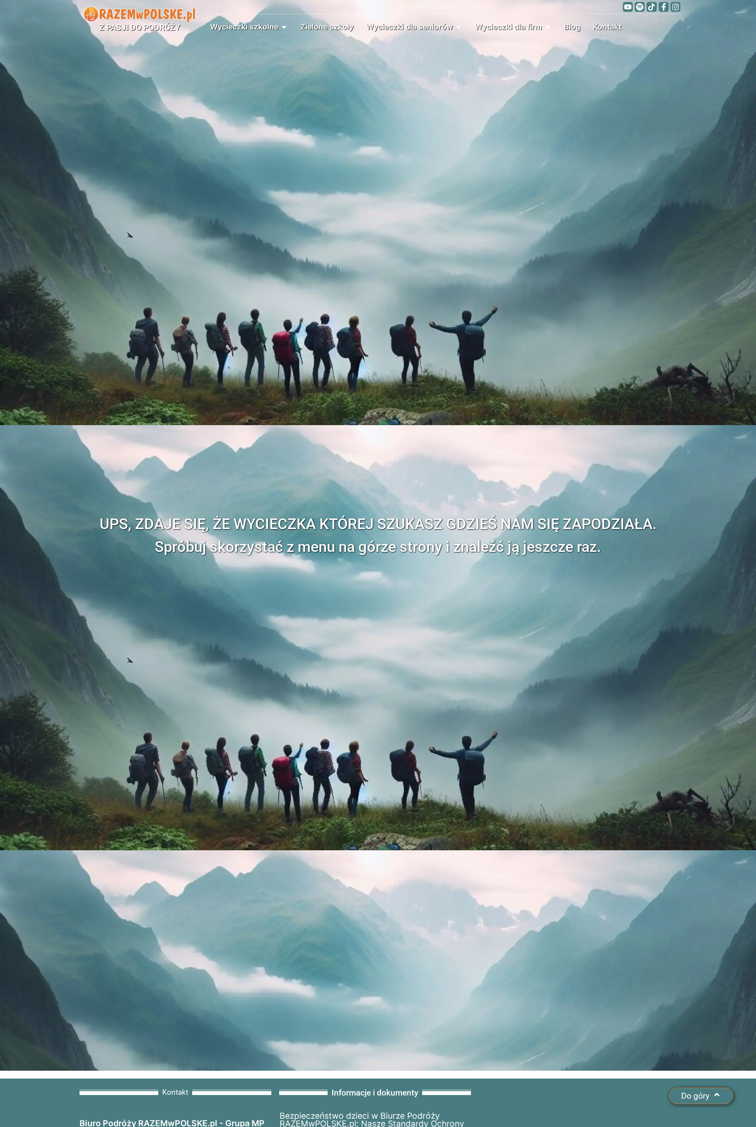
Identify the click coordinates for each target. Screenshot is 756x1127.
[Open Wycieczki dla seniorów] (458, 27)
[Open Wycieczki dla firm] (547, 27)
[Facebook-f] (664, 7)
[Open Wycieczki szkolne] (284, 27)
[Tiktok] (651, 7)
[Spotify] (640, 7)
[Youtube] (628, 7)
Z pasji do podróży (139, 27)
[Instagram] (675, 7)
